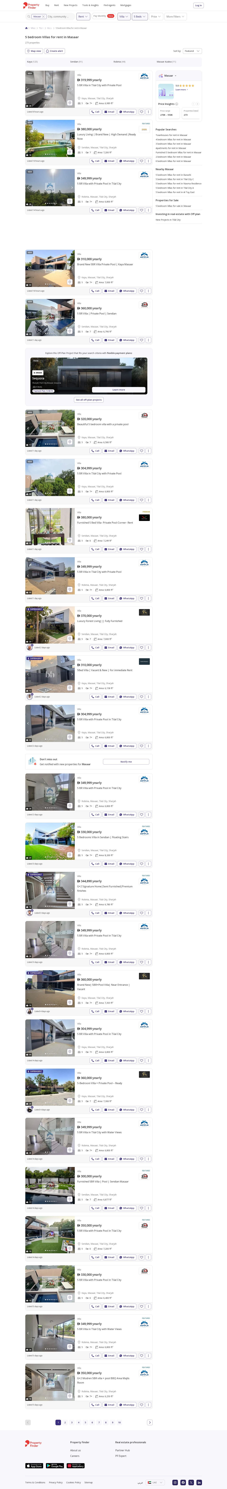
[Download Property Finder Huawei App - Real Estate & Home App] (76, 1465)
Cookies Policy (73, 1482)
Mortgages (125, 5)
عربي (140, 1482)
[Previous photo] (28, 89)
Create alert (56, 50)
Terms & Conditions (35, 1482)
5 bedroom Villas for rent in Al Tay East (175, 192)
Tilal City (42, 28)
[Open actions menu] (148, 112)
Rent (56, 5)
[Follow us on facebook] (183, 1482)
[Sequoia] (88, 376)
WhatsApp (128, 111)
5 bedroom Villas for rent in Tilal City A (175, 187)
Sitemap (88, 1482)
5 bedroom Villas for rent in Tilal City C (175, 179)
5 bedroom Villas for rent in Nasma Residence (179, 183)
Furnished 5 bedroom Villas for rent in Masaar (178, 152)
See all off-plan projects (89, 399)
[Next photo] (72, 89)
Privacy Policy (56, 1482)
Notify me (126, 761)
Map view (36, 50)
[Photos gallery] (50, 89)
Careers (74, 1456)
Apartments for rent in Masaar (171, 148)
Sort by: (177, 50)
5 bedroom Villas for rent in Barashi (173, 174)
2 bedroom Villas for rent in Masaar (173, 156)
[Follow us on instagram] (175, 1482)
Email (111, 111)
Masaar (37, 16)
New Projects (70, 5)
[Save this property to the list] (141, 112)
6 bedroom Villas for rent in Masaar (173, 161)
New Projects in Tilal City (168, 219)
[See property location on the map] (70, 103)
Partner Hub (122, 1450)
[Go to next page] (150, 1422)
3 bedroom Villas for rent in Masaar (173, 143)
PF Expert (120, 1456)
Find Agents (109, 5)
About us (75, 1450)
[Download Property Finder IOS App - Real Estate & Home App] (34, 1465)
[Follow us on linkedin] (199, 1482)
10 (119, 1422)
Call (97, 111)
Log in (198, 5)
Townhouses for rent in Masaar (171, 135)
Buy (47, 5)
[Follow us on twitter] (191, 1482)
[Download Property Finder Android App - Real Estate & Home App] (55, 1465)
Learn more (119, 389)
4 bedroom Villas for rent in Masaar (173, 139)
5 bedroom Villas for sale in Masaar (173, 205)
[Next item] (197, 104)
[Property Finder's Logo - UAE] (31, 5)
